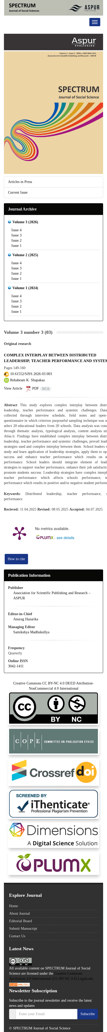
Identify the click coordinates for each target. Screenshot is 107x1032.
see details (65, 537)
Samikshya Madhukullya (31, 632)
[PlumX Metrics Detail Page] (19, 532)
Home (13, 906)
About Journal (19, 913)
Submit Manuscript (23, 929)
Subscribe (88, 1014)
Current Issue (18, 192)
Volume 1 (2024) (25, 288)
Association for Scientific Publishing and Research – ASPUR (51, 595)
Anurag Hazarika (25, 619)
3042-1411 (16, 666)
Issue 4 (16, 230)
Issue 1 (16, 246)
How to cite (16, 559)
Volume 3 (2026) (25, 222)
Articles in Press (20, 182)
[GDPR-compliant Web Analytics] (19, 984)
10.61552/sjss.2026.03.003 (31, 374)
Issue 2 (16, 240)
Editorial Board (20, 921)
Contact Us (17, 936)
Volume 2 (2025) (25, 255)
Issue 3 (16, 235)
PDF (40, 388)
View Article (13, 388)
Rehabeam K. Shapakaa (27, 380)
